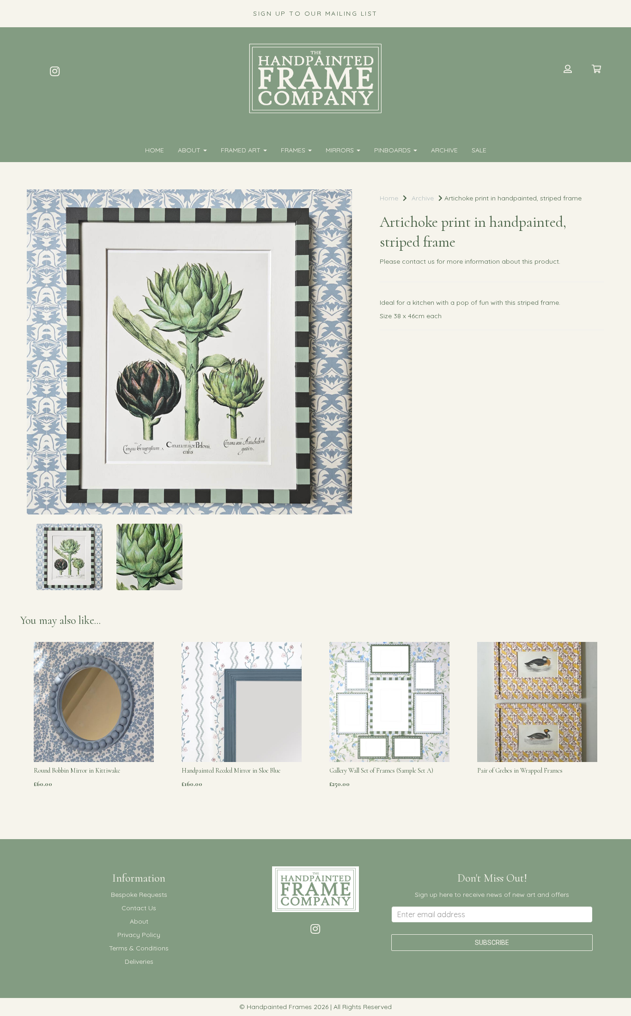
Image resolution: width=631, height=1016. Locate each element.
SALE (479, 150)
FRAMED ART (241, 150)
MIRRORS (341, 150)
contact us (418, 261)
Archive (444, 150)
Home (154, 150)
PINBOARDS (393, 150)
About (190, 150)
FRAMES (294, 150)
